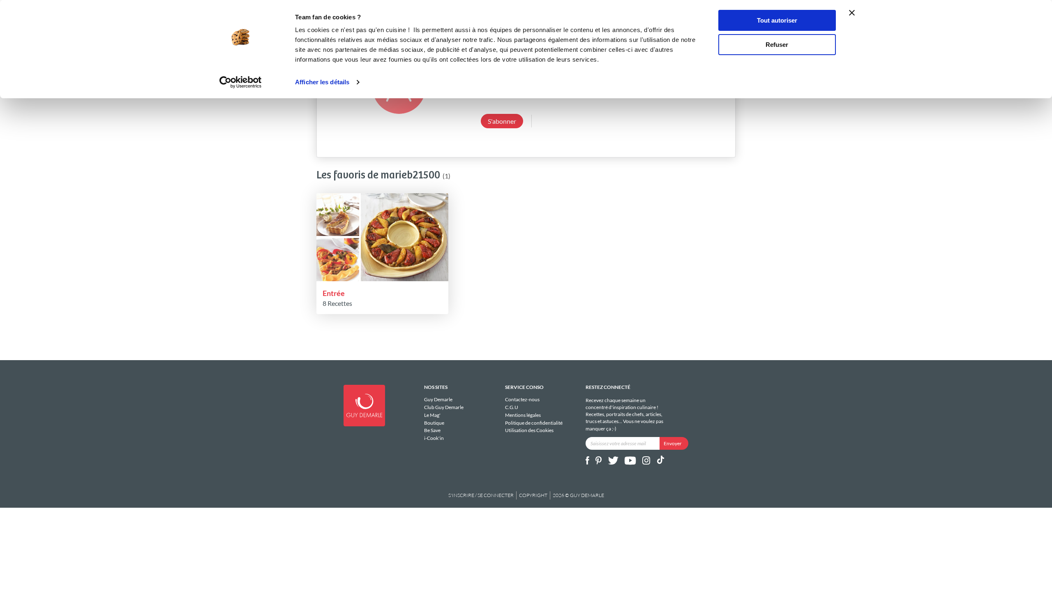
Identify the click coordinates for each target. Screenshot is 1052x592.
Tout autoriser (777, 20)
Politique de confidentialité (534, 423)
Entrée (334, 293)
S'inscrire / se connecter (481, 495)
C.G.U (511, 407)
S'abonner (502, 121)
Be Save (432, 430)
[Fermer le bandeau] (852, 13)
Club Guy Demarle (444, 407)
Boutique (434, 423)
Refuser (777, 44)
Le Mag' (432, 415)
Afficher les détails (322, 82)
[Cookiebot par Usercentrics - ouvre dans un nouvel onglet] (241, 82)
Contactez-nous (522, 399)
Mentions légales (523, 415)
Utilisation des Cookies (529, 430)
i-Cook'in (434, 438)
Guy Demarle (438, 399)
